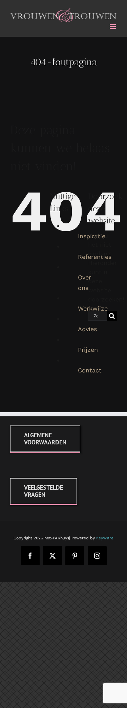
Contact (90, 369)
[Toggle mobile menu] (113, 25)
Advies (87, 327)
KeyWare (104, 536)
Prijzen (88, 348)
